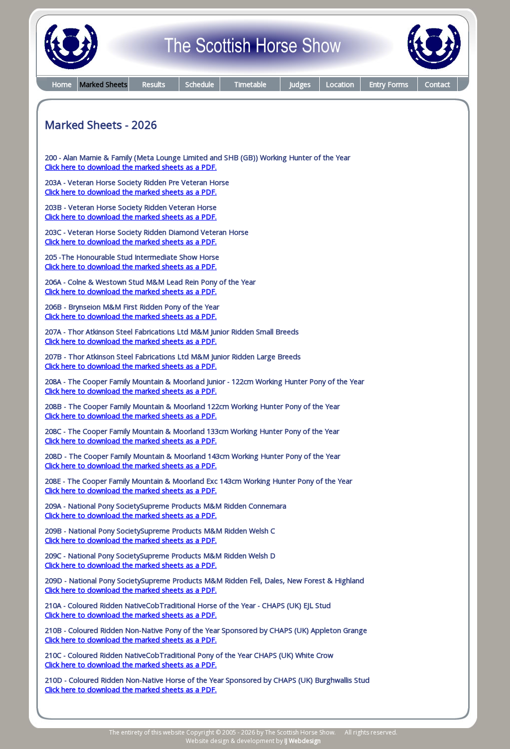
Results (153, 84)
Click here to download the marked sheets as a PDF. (131, 167)
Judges (300, 84)
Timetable (250, 84)
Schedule (199, 84)
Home (62, 84)
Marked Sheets (103, 84)
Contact (437, 84)
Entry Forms (388, 84)
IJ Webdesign (302, 741)
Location (340, 84)
